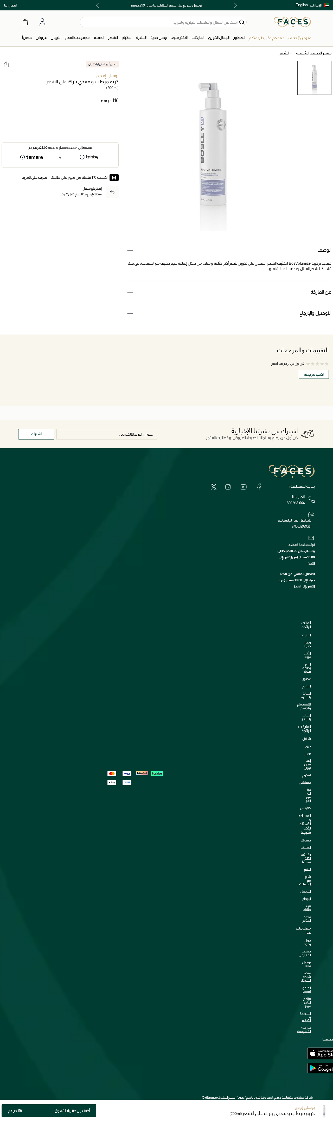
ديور (308, 746)
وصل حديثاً (307, 644)
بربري (307, 753)
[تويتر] (213, 487)
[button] (319, 5)
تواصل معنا (306, 964)
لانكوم (306, 775)
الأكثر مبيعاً (307, 655)
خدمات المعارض (305, 953)
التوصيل (305, 891)
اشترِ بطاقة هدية (306, 667)
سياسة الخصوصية (304, 1029)
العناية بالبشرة (306, 695)
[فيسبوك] (258, 487)
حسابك (305, 840)
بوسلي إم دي (107, 75)
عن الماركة (320, 292)
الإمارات (316, 5)
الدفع (307, 869)
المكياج (306, 686)
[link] (197, 37)
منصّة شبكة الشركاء (305, 976)
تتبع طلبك (307, 908)
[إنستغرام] (228, 487)
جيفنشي (305, 782)
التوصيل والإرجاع (315, 313)
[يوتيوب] (243, 487)
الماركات (305, 635)
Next (98, 5)
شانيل (306, 739)
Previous (234, 5)
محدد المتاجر (306, 918)
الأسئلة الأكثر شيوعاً (306, 858)
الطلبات (305, 848)
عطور (307, 679)
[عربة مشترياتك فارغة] (25, 22)
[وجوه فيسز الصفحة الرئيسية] (292, 22)
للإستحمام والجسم (304, 706)
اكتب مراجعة (314, 374)
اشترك (36, 434)
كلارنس (305, 808)
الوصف (324, 250)
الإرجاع (306, 899)
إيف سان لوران (307, 764)
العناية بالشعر (306, 717)
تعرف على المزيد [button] (34, 177)
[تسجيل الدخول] (42, 22)
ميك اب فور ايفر (308, 795)
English (302, 5)
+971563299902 (301, 526)
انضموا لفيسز (306, 989)
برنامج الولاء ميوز (307, 1002)
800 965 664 (296, 503)
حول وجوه (307, 942)
